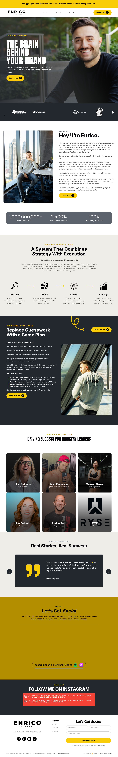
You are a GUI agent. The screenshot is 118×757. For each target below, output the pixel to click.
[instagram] (23, 489)
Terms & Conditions (63, 753)
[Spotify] (75, 664)
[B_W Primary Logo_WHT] (16, 10)
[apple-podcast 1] (81, 664)
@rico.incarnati (59, 685)
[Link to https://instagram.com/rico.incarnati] (19, 739)
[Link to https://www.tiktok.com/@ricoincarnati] (35, 739)
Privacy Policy (100, 745)
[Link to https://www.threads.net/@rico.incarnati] (24, 739)
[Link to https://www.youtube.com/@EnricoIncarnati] (29, 739)
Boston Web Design (105, 753)
